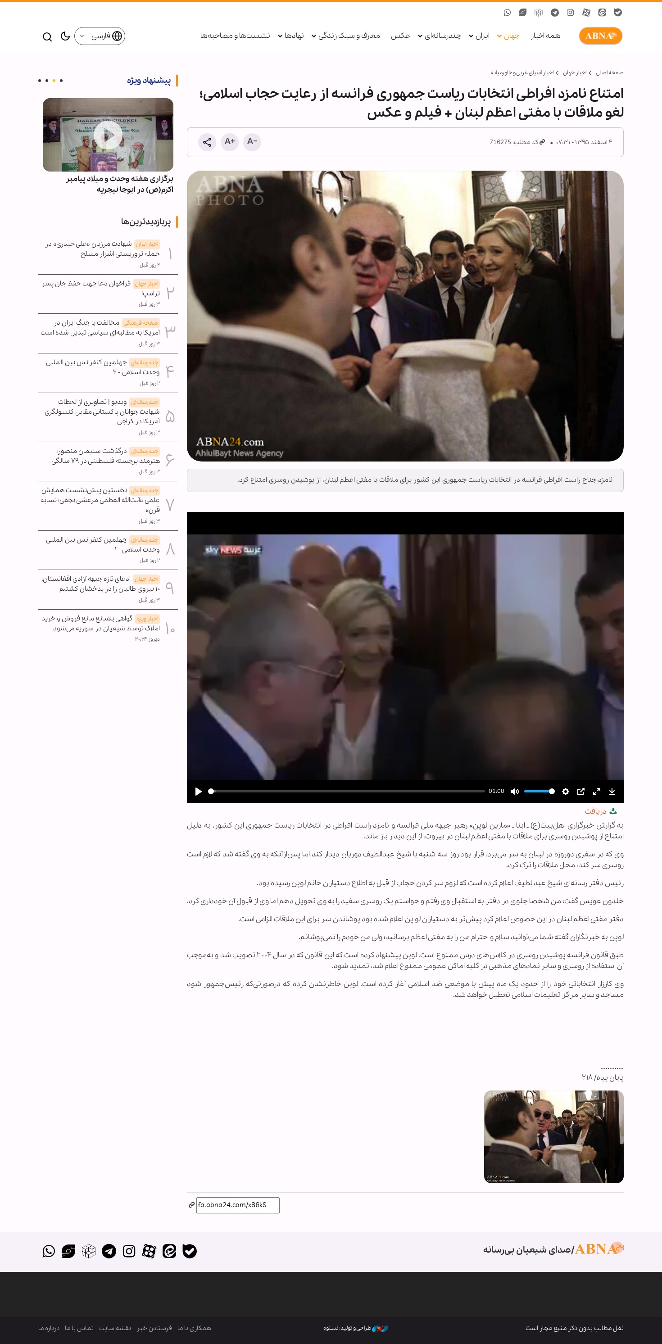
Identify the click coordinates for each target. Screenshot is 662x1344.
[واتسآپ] (48, 1252)
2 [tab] (54, 80)
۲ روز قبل (150, 265)
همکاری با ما (194, 1328)
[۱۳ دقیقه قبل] (108, 135)
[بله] (189, 1252)
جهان (512, 36)
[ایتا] (169, 1252)
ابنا (599, 36)
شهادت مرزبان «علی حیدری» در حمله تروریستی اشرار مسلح (102, 249)
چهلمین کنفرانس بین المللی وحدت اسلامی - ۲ (103, 367)
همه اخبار (546, 36)
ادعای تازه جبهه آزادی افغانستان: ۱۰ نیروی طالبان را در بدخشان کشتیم (100, 584)
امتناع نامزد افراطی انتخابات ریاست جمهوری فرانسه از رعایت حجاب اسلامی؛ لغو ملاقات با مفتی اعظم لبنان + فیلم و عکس (412, 103)
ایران (483, 36)
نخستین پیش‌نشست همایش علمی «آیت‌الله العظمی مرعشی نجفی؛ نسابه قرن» (100, 500)
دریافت (596, 811)
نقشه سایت (115, 1328)
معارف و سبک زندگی (349, 36)
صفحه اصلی (610, 73)
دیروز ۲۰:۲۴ (147, 639)
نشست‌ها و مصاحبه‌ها (235, 36)
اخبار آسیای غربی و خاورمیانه (522, 73)
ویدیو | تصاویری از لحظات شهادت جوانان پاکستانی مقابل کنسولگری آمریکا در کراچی (102, 412)
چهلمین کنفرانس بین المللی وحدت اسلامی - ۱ (103, 544)
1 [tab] (61, 80)
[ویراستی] (69, 1252)
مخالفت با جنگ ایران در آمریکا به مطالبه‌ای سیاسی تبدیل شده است (100, 327)
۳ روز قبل (149, 304)
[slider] (346, 791)
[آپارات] (149, 1252)
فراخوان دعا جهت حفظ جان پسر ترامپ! (100, 288)
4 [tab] (39, 80)
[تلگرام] (109, 1252)
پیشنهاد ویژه (149, 80)
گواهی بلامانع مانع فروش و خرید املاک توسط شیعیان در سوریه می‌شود (100, 623)
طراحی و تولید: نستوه (347, 1328)
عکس (400, 36)
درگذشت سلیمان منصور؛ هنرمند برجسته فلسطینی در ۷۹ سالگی (105, 456)
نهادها (294, 36)
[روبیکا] (89, 1252)
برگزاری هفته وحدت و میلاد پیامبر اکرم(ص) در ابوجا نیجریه (119, 184)
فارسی (101, 36)
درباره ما (48, 1328)
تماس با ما (79, 1328)
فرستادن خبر (154, 1328)
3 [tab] (46, 80)
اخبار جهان (574, 73)
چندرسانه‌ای (443, 36)
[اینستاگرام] (129, 1252)
